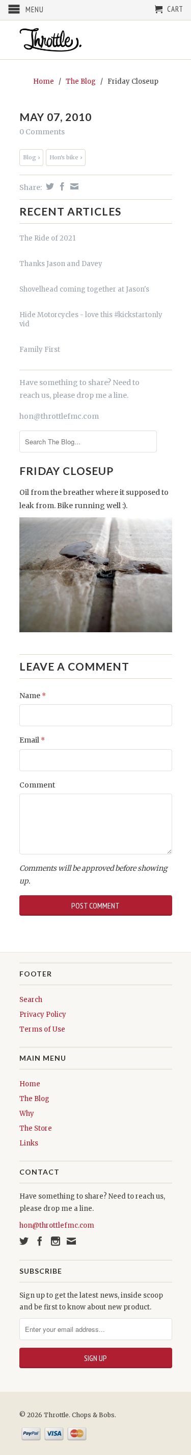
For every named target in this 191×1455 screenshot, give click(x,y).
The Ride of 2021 (47, 238)
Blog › (31, 157)
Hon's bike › (65, 157)
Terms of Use (42, 1029)
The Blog (34, 1098)
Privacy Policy (42, 1014)
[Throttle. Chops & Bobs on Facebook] (39, 1241)
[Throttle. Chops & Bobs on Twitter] (24, 1241)
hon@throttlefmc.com (59, 416)
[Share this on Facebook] (61, 186)
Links (28, 1143)
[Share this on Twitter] (48, 186)
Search (30, 999)
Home (29, 1084)
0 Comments (42, 131)
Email (32, 740)
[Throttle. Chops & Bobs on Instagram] (55, 1241)
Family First (39, 349)
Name (32, 695)
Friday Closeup (66, 470)
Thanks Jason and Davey (60, 263)
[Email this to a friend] (73, 186)
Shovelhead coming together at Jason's (84, 289)
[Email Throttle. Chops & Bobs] (71, 1241)
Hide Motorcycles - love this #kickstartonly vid (90, 319)
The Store (35, 1128)
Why (26, 1113)
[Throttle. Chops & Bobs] (95, 40)
